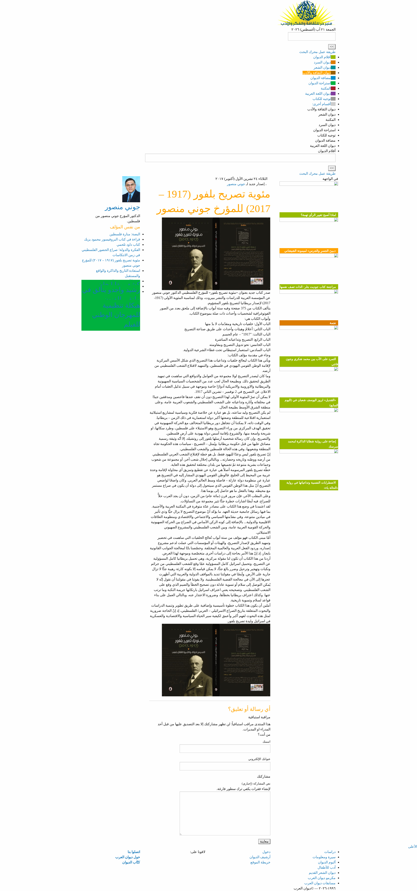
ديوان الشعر (322, 67)
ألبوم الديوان (327, 862)
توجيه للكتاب (322, 99)
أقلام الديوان (322, 57)
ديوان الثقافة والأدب (317, 73)
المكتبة (326, 88)
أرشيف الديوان (260, 857)
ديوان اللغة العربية (318, 93)
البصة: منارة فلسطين (124, 234)
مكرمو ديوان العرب (322, 878)
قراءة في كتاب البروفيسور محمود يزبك (112, 239)
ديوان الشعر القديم (322, 872)
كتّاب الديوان (131, 862)
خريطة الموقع (260, 862)
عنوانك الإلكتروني (259, 759)
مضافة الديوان (320, 78)
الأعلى (412, 846)
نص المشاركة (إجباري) (256, 783)
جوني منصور (236, 184)
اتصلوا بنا (134, 852)
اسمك (266, 741)
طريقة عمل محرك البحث (317, 52)
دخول (266, 852)
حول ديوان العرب (127, 857)
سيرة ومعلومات (324, 857)
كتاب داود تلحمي (128, 244)
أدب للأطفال (327, 867)
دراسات (330, 852)
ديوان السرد (322, 62)
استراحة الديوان (319, 83)
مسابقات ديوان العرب (320, 883)
